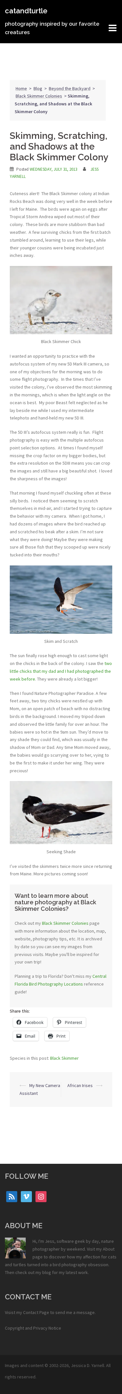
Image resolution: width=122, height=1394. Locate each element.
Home (21, 88)
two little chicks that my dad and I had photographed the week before (61, 671)
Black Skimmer (64, 1058)
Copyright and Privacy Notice (33, 1328)
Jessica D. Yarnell (87, 1365)
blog (46, 1272)
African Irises (80, 1085)
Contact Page (36, 1312)
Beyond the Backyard (69, 88)
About (109, 1249)
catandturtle (26, 11)
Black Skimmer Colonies (39, 96)
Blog (38, 88)
